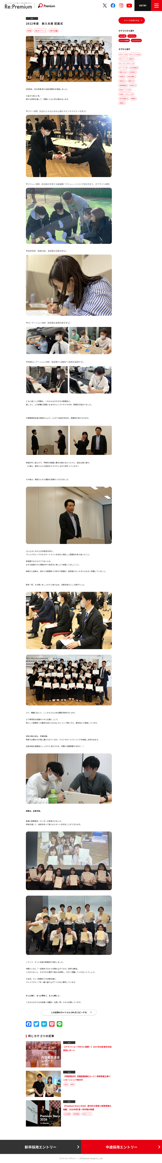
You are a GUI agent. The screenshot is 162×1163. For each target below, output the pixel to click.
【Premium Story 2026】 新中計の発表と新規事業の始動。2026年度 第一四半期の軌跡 (87, 1107)
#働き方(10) (123, 72)
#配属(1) (122, 103)
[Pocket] (52, 1024)
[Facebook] (28, 1024)
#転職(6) (133, 98)
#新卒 (72, 1084)
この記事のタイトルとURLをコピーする (69, 1012)
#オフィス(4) (123, 54)
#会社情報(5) (134, 68)
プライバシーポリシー (68, 1158)
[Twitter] (36, 1024)
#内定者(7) (132, 72)
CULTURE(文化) (136, 40)
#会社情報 (67, 1114)
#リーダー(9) (123, 68)
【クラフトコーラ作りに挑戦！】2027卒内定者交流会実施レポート (87, 1048)
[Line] (59, 1024)
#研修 (29, 30)
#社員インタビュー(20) (126, 94)
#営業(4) (122, 76)
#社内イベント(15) (125, 90)
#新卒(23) (131, 81)
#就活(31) (122, 81)
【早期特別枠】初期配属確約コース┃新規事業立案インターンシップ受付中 (87, 1078)
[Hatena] (44, 1024)
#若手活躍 (53, 30)
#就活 (66, 1084)
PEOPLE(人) (132, 36)
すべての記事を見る (132, 20)
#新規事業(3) (123, 85)
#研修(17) (133, 85)
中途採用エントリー (121, 1146)
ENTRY (142, 5)
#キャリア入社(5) (135, 54)
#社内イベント (40, 30)
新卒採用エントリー (40, 1146)
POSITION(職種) (124, 40)
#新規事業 (76, 1114)
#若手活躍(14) (123, 98)
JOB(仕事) (122, 36)
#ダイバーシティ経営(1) (126, 59)
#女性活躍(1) (131, 76)
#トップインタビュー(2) (126, 63)
